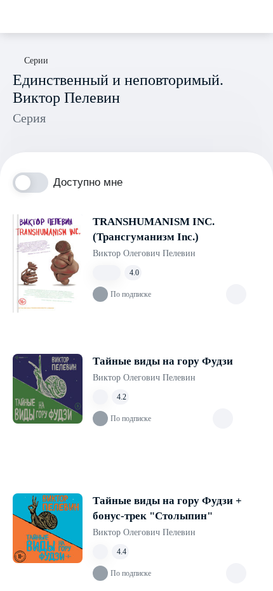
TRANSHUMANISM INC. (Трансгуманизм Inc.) (154, 229)
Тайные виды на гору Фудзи (163, 361)
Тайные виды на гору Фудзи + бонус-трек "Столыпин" (167, 508)
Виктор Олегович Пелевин (144, 253)
